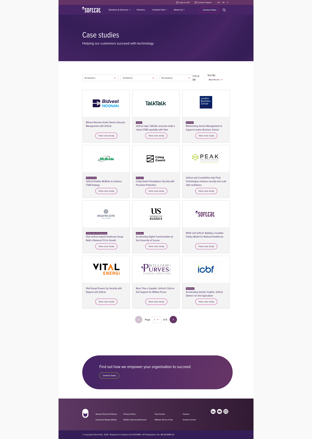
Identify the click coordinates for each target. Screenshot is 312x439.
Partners (141, 9)
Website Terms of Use (164, 419)
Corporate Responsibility (106, 419)
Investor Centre (189, 419)
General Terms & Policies (106, 414)
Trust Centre (160, 414)
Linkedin (213, 411)
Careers (186, 414)
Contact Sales (209, 9)
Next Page (173, 319)
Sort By (211, 75)
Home (91, 10)
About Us (178, 9)
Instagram (225, 411)
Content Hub (158, 9)
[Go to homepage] (85, 415)
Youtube (219, 411)
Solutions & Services (118, 9)
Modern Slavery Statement (135, 419)
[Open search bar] (224, 9)
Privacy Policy (130, 414)
